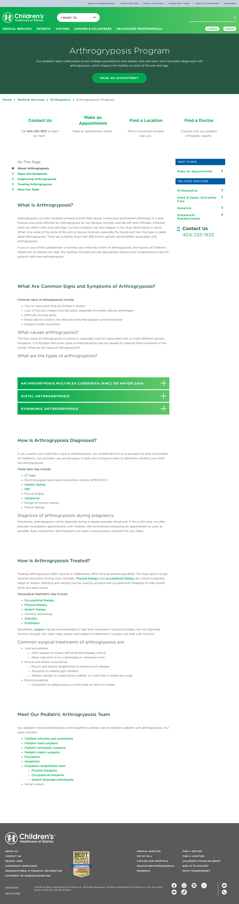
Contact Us (13, 856)
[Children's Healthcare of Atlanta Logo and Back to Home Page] (24, 17)
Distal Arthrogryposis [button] (45, 396)
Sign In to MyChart (207, 3)
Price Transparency (196, 871)
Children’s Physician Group (201, 861)
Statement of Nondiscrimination (28, 875)
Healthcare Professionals (155, 866)
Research (230, 3)
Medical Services (149, 851)
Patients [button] (44, 28)
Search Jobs (14, 861)
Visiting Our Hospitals (152, 861)
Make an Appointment (101, 3)
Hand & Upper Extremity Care (196, 199)
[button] (238, 24)
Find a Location (153, 3)
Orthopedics (187, 190)
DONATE (229, 29)
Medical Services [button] (17, 28)
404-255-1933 (198, 235)
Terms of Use (11, 887)
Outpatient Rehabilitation (188, 216)
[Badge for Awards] (81, 864)
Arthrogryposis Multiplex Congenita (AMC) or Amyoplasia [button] (82, 383)
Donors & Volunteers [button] (92, 28)
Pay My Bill (144, 856)
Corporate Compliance (21, 866)
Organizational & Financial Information (33, 871)
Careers (212, 29)
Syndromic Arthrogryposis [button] (49, 409)
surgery (39, 629)
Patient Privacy (12, 893)
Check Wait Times (179, 3)
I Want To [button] (69, 17)
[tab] (93, 383)
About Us (11, 851)
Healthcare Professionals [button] (139, 28)
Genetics (184, 208)
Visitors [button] (62, 28)
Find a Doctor (129, 3)
